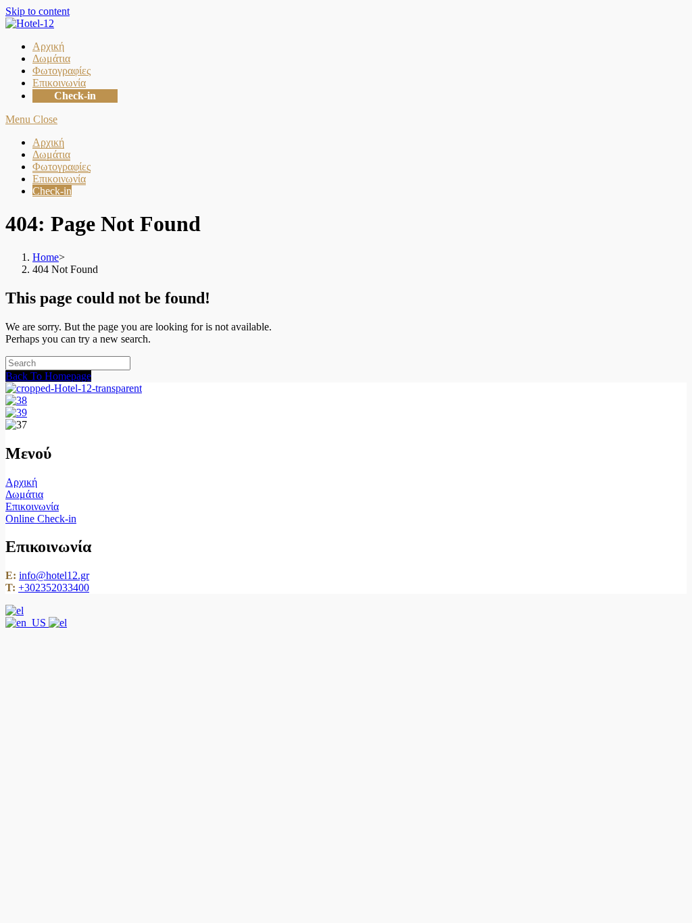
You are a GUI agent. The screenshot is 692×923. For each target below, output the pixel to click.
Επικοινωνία (59, 178)
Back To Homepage (48, 376)
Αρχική (48, 142)
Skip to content (37, 11)
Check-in (52, 191)
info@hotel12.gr (54, 575)
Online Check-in (40, 518)
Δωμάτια (51, 154)
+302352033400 (53, 587)
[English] (27, 622)
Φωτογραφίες (61, 166)
